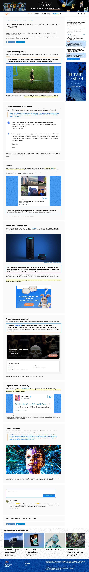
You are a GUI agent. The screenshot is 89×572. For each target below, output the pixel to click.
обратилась (22, 109)
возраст (68, 28)
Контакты (27, 563)
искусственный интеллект (14, 518)
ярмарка (69, 34)
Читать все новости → (73, 59)
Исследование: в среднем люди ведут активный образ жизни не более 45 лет (75, 31)
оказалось (18, 325)
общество (33, 518)
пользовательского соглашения (67, 568)
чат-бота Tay (25, 388)
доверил (8, 56)
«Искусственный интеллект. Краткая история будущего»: (31, 552)
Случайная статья (61, 14)
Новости (43, 13)
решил (52, 168)
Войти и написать (49, 495)
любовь (68, 53)
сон (67, 47)
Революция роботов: (52, 550)
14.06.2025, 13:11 (13, 501)
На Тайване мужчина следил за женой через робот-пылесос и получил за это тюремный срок (74, 44)
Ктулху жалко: (75, 552)
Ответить (11, 508)
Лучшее (37, 13)
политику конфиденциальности (52, 569)
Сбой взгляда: (12, 552)
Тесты (49, 13)
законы (68, 41)
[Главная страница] (7, 14)
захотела (34, 228)
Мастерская (55, 14)
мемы (25, 518)
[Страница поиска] (84, 14)
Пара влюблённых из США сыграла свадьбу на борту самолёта (75, 56)
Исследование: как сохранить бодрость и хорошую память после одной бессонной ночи (75, 50)
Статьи (30, 13)
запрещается (48, 566)
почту (70, 567)
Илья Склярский (22, 20)
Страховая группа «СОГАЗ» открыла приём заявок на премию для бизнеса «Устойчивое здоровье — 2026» (76, 24)
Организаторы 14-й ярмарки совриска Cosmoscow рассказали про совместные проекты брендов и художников (75, 37)
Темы (26, 565)
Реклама (27, 561)
